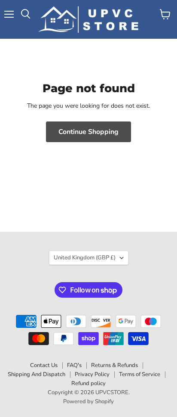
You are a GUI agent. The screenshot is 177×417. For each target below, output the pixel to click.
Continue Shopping (88, 132)
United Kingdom (85, 257)
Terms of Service (139, 374)
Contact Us (44, 365)
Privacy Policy (92, 374)
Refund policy (88, 383)
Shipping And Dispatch (36, 374)
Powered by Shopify (88, 401)
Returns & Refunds (114, 365)
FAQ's (74, 365)
